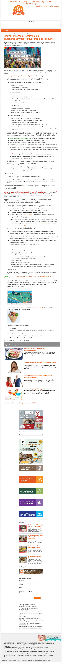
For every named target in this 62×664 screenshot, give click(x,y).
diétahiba (8, 403)
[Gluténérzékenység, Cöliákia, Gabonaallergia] (31, 10)
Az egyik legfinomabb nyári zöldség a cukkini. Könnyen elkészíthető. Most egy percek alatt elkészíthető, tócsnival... (35, 560)
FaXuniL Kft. (37, 663)
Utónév (21, 584)
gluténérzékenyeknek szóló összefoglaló (21, 76)
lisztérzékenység (17, 655)
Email (21, 587)
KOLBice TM (40, 307)
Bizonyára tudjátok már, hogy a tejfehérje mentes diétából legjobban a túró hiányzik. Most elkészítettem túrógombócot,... (35, 528)
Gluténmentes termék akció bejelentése (32, 660)
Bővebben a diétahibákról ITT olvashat (47, 223)
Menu (7, 31)
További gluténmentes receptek (27, 566)
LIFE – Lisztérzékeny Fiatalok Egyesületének (28, 276)
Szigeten (33, 307)
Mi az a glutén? (22, 616)
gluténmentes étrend (27, 403)
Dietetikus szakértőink (14, 660)
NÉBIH (35, 403)
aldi (5, 403)
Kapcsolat (4, 660)
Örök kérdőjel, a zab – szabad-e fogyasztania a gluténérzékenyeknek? (30, 624)
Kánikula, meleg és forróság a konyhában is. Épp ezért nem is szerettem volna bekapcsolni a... (35, 539)
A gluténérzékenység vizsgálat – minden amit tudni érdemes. (31, 621)
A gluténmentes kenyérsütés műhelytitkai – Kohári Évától (30, 614)
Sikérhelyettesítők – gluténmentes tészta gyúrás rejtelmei (30, 611)
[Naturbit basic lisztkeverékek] (31, 410)
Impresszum (46, 660)
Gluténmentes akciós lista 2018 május (28, 606)
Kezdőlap (6, 33)
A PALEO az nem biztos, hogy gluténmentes (21, 225)
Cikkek (10, 33)
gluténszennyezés (26, 214)
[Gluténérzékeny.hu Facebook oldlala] (31, 569)
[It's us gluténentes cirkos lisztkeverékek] (31, 439)
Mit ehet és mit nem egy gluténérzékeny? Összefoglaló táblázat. (28, 609)
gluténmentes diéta (16, 403)
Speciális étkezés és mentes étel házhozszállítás (30, 626)
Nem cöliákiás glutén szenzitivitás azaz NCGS (30, 628)
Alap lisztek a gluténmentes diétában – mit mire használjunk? (30, 619)
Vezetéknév (21, 581)
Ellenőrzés (21, 592)
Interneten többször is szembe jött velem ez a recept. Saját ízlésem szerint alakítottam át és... (35, 549)
